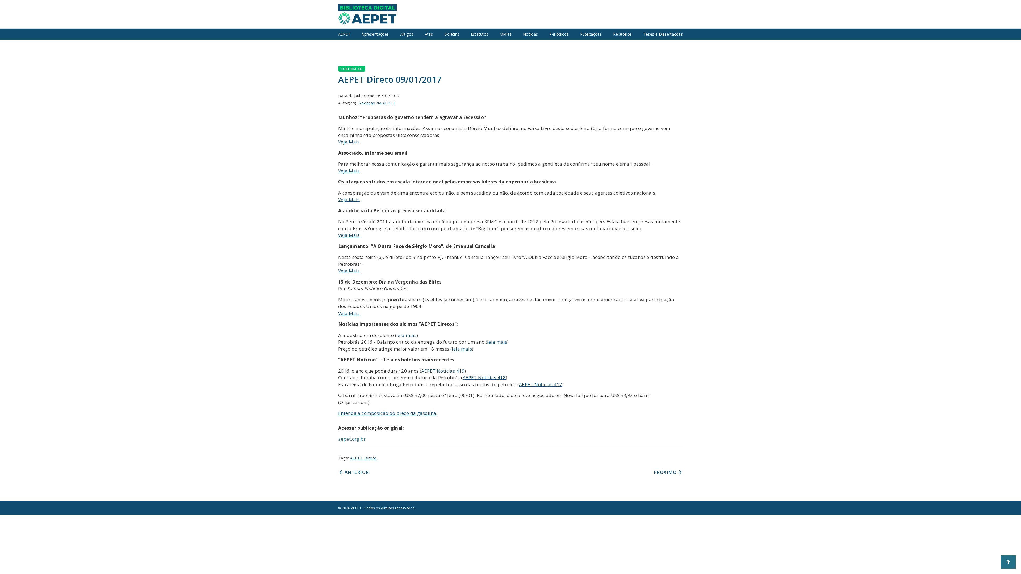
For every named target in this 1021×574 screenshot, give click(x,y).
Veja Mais (349, 142)
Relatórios (622, 34)
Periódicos (558, 34)
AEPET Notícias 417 (540, 384)
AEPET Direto (363, 458)
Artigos (406, 34)
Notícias (530, 34)
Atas (429, 34)
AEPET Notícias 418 (484, 377)
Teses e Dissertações (663, 34)
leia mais (406, 335)
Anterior (353, 472)
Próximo (668, 472)
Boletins (451, 34)
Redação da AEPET (377, 102)
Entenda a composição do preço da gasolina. (387, 413)
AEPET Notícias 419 (443, 371)
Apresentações (375, 34)
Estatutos (479, 34)
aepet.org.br (352, 439)
